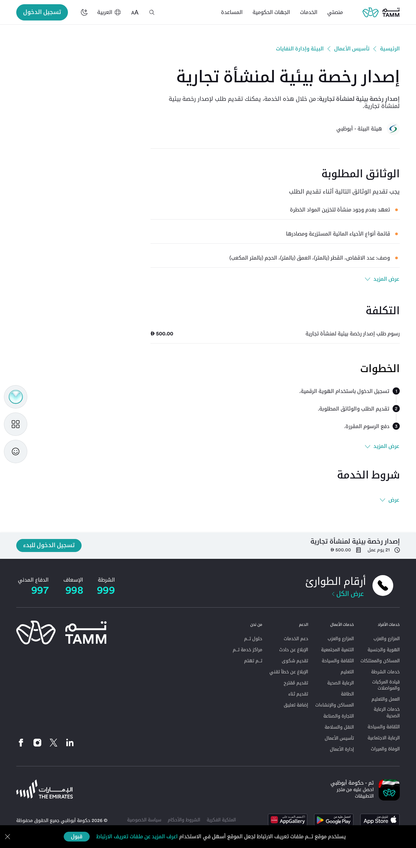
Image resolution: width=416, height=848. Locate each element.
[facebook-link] (22, 743)
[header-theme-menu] (84, 12)
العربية (104, 12)
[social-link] (70, 743)
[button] (151, 12)
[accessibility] (135, 12)
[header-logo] (381, 12)
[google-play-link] (334, 820)
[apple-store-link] (380, 820)
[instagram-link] (37, 743)
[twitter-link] (54, 743)
